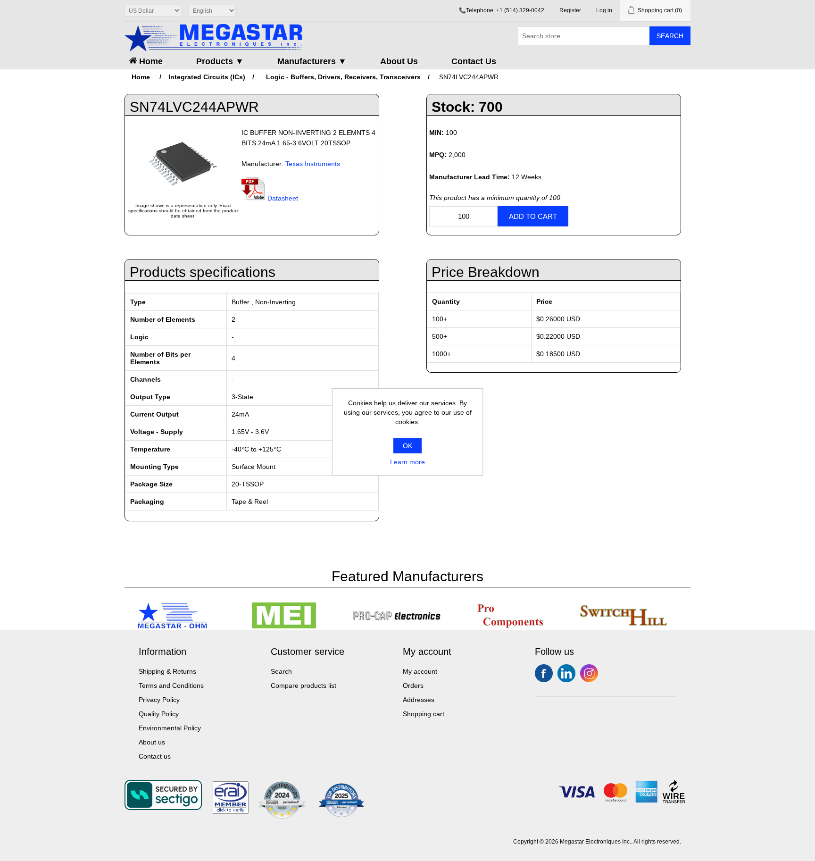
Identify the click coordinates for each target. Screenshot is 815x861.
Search (670, 36)
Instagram (589, 673)
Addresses (418, 699)
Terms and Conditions (171, 685)
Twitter (566, 673)
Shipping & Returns (167, 671)
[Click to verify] (231, 811)
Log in (604, 10)
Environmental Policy (170, 728)
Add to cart (533, 216)
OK (407, 446)
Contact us (155, 756)
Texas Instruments (312, 163)
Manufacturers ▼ (312, 61)
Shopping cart (423, 714)
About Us (399, 61)
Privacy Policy (159, 699)
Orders (413, 685)
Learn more (407, 462)
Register (570, 10)
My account (420, 671)
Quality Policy (159, 714)
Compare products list (303, 685)
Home (150, 61)
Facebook (544, 673)
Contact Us (473, 61)
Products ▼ (220, 61)
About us (152, 742)
